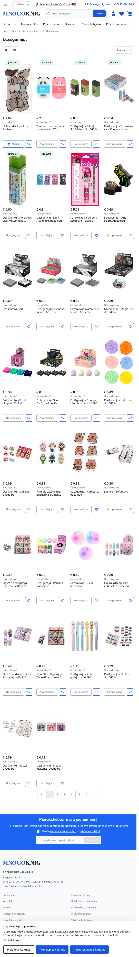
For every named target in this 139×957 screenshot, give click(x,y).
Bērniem (70, 24)
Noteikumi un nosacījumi (84, 901)
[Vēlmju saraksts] (121, 14)
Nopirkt (16, 143)
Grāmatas (9, 24)
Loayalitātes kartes (13, 920)
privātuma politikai (90, 831)
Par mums (8, 894)
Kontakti (7, 901)
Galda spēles (29, 24)
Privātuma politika (80, 894)
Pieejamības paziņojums (84, 907)
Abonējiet (92, 840)
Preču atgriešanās (81, 913)
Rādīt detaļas (11, 940)
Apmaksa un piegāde (14, 913)
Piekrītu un (71, 831)
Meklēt (99, 13)
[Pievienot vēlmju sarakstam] (28, 144)
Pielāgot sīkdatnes (19, 949)
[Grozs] (130, 14)
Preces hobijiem (91, 24)
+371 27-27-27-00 (124, 4)
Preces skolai (51, 24)
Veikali (6, 907)
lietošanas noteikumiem (63, 831)
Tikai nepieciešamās (52, 949)
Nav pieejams (47, 143)
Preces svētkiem (116, 24)
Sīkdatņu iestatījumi (81, 920)
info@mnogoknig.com (97, 4)
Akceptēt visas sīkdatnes (89, 949)
